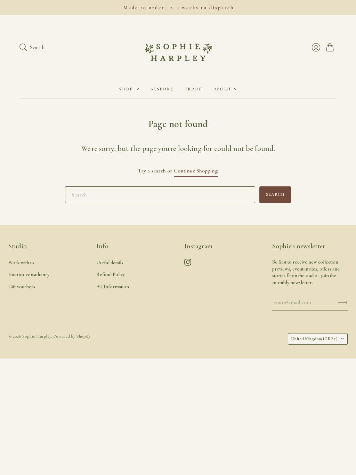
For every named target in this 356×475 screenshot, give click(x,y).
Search (275, 194)
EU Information (112, 287)
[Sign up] (343, 302)
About (222, 89)
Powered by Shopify (72, 336)
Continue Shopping (196, 170)
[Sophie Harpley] (178, 47)
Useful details (109, 263)
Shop (126, 89)
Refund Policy (110, 274)
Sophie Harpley (36, 336)
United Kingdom (314, 338)
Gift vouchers (21, 287)
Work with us (21, 263)
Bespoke (161, 89)
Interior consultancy (28, 274)
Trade (193, 89)
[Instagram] (187, 263)
